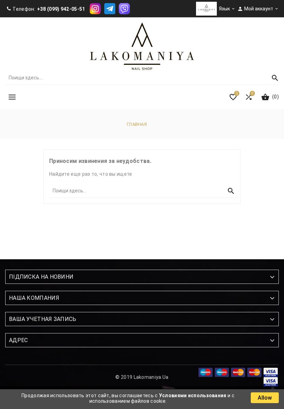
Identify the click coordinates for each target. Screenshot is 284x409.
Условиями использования (193, 395)
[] (272, 78)
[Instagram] (95, 8)
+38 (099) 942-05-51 (61, 9)
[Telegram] (109, 8)
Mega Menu (12, 97)
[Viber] (124, 8)
